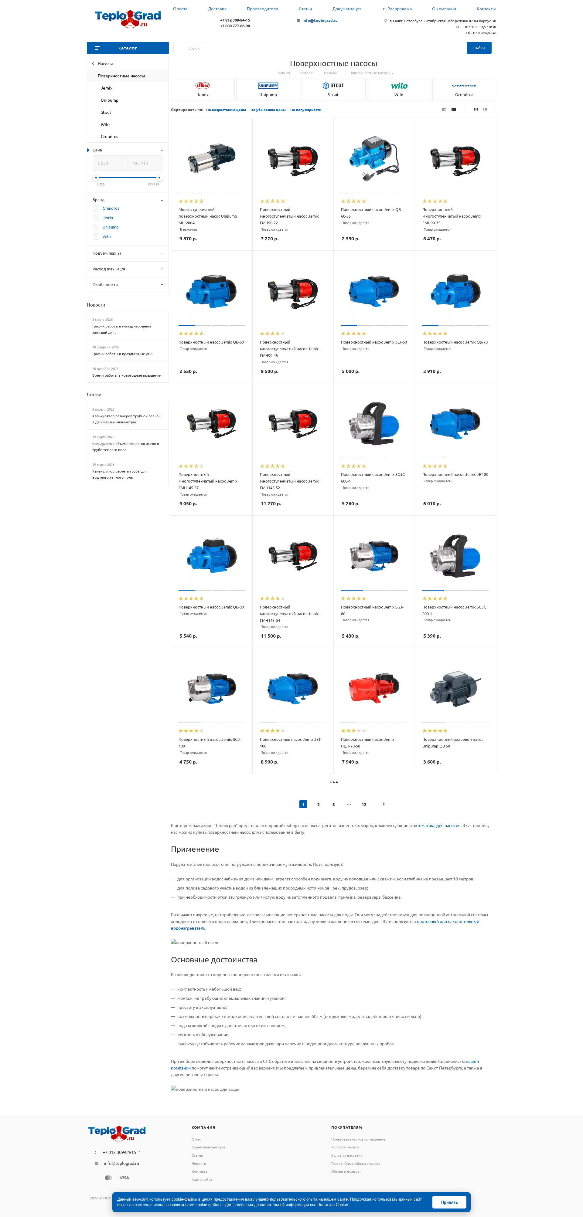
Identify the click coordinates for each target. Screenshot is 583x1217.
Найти (479, 48)
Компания (203, 1127)
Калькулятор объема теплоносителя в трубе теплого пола (125, 446)
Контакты (200, 1171)
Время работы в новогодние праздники (126, 375)
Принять (449, 1202)
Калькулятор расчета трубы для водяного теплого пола (120, 474)
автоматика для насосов (437, 825)
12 (364, 804)
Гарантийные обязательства (355, 1163)
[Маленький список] (444, 109)
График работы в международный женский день (121, 329)
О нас (196, 1139)
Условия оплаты (345, 1146)
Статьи (94, 394)
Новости (96, 304)
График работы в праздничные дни (122, 353)
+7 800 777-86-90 (235, 26)
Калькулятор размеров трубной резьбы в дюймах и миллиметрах (126, 419)
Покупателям (346, 1127)
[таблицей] (494, 109)
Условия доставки (347, 1155)
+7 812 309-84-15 (235, 20)
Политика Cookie (332, 1204)
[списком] (485, 109)
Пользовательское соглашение (358, 1139)
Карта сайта (202, 1179)
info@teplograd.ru (320, 20)
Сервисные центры (208, 1146)
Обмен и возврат (346, 1171)
